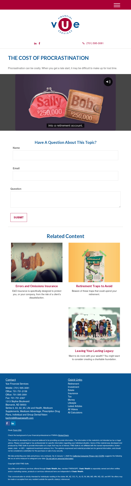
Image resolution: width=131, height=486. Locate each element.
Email (16, 168)
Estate (71, 390)
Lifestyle (72, 402)
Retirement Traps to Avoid (94, 286)
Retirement (73, 383)
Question (15, 189)
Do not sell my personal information (59, 458)
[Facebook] (39, 43)
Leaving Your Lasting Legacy (94, 351)
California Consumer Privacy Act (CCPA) (88, 455)
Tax (70, 396)
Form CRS (17, 430)
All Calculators (75, 412)
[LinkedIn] (35, 43)
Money (71, 399)
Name (16, 148)
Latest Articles (75, 406)
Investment (73, 386)
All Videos (73, 409)
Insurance (73, 393)
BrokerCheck (63, 435)
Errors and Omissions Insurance (37, 286)
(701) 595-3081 (95, 43)
